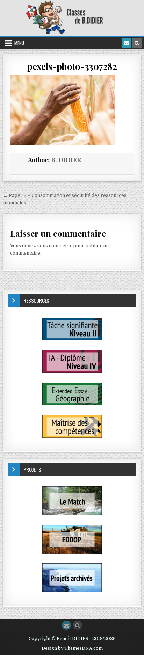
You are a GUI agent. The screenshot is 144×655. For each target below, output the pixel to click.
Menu (19, 43)
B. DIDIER (66, 160)
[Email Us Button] (66, 625)
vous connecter (54, 245)
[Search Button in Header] (137, 43)
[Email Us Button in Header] (126, 43)
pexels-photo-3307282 (72, 66)
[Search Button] (77, 625)
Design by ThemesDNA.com (72, 648)
